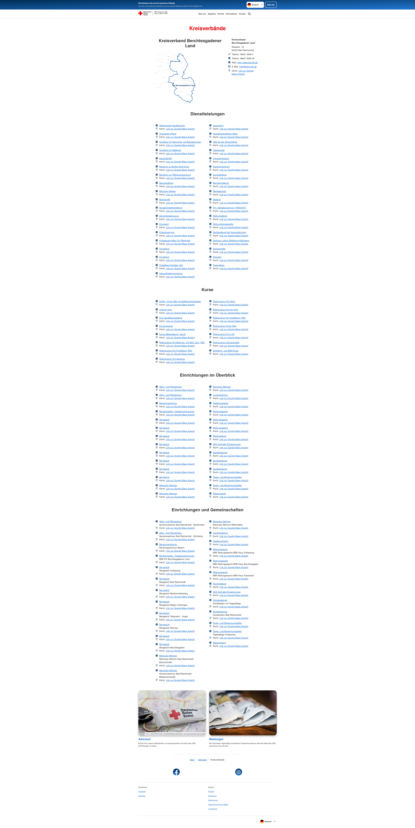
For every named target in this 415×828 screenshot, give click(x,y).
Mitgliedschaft (219, 191)
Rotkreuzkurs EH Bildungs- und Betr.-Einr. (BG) (182, 342)
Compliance (212, 809)
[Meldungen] (243, 712)
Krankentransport (221, 166)
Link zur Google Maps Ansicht (243, 72)
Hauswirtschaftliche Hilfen (225, 133)
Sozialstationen (220, 452)
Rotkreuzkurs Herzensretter (226, 342)
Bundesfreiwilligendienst (170, 207)
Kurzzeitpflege (220, 174)
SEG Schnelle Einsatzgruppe (227, 444)
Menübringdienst (221, 183)
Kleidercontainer (220, 403)
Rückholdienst (219, 436)
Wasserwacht (219, 493)
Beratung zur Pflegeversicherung (175, 174)
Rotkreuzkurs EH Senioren (172, 358)
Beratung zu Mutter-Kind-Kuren (174, 166)
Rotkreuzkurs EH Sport (224, 301)
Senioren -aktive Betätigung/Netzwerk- (231, 240)
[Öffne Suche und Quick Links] (249, 14)
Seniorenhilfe (219, 248)
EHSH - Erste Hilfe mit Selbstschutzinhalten (180, 301)
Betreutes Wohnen (168, 485)
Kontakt (242, 14)
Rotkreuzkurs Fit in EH (224, 334)
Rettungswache (220, 411)
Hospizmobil (218, 150)
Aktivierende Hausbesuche (172, 125)
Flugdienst (164, 256)
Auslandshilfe (165, 158)
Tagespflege (218, 265)
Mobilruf (217, 199)
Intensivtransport (221, 158)
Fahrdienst (164, 248)
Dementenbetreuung (169, 215)
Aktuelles (141, 796)
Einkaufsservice (166, 232)
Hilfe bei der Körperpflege (225, 141)
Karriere (221, 14)
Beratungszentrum (168, 403)
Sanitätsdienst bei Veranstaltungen (229, 232)
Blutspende (164, 199)
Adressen (144, 739)
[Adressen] (172, 712)
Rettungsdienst (220, 215)
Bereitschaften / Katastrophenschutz (176, 411)
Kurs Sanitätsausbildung (170, 317)
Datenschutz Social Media (218, 804)
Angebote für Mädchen (170, 150)
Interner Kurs (165, 309)
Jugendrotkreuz (220, 394)
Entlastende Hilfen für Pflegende (174, 240)
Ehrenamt (164, 224)
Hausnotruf (218, 125)
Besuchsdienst (166, 183)
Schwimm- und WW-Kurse (225, 350)
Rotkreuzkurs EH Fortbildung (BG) (175, 350)
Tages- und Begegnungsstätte (227, 477)
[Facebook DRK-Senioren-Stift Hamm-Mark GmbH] (176, 772)
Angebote (212, 14)
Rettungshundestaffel (223, 224)
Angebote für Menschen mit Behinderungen (180, 141)
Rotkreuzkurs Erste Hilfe (224, 326)
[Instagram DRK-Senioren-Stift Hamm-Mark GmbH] (238, 772)
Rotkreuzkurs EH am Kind (225, 309)
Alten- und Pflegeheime (170, 386)
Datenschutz (213, 800)
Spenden (217, 256)
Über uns (202, 14)
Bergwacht (164, 419)
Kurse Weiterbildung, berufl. (172, 334)
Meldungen (216, 739)
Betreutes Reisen (167, 191)
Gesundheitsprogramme (171, 273)
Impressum (212, 796)
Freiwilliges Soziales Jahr (171, 265)
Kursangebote (166, 326)
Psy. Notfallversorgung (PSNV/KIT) (229, 207)
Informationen (231, 14)
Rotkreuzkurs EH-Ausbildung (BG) (229, 317)
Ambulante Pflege (167, 133)
